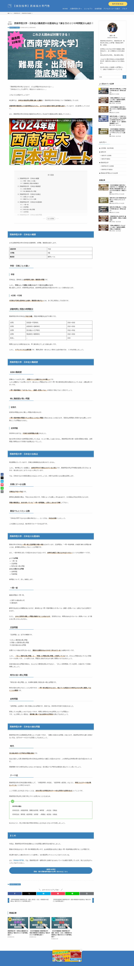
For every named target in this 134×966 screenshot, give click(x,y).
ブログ (124, 9)
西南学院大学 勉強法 (14, 27)
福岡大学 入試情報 (106, 155)
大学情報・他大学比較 (107, 148)
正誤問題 (26, 207)
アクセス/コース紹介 (112, 9)
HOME (65, 9)
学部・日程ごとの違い (29, 181)
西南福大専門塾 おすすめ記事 (109, 173)
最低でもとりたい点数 (29, 199)
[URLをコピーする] (87, 893)
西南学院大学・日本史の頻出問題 (31, 215)
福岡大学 (103, 152)
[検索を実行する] (124, 77)
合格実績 (98, 9)
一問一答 (26, 204)
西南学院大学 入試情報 (107, 166)
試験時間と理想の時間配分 (31, 183)
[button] (15, 893)
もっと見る (51, 218)
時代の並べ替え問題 (29, 209)
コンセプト (88, 9)
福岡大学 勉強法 (105, 159)
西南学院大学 (104, 162)
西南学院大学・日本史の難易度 (30, 186)
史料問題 (26, 212)
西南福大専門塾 (19, 860)
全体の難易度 (27, 189)
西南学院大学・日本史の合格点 (30, 194)
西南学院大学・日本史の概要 (29, 178)
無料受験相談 (118, 4)
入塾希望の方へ (76, 9)
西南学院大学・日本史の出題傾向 (31, 202)
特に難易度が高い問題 (29, 191)
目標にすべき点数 (28, 196)
